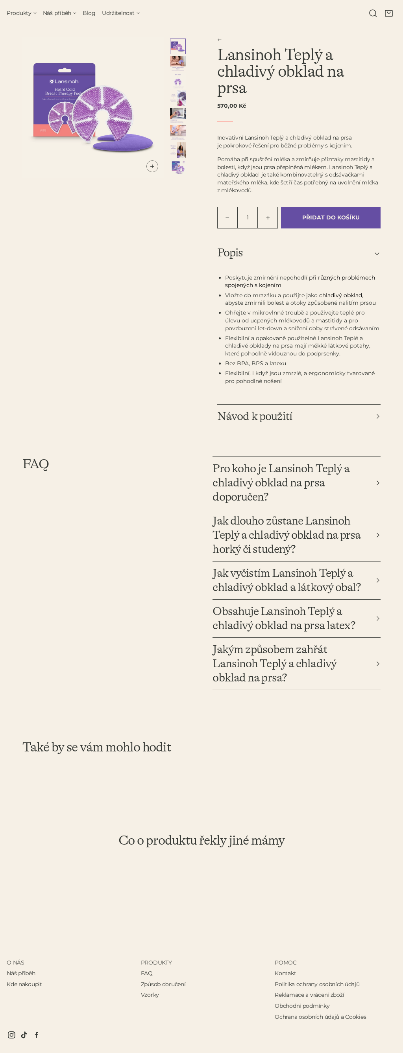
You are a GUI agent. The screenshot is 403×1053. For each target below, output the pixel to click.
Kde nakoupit (24, 984)
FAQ (147, 973)
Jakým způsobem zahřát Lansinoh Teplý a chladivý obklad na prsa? (274, 664)
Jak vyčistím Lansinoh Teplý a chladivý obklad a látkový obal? (287, 580)
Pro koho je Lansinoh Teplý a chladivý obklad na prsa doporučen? (281, 483)
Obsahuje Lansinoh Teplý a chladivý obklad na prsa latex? (284, 618)
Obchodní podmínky (302, 1005)
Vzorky (150, 994)
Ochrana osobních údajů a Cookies (320, 1016)
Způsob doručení (163, 984)
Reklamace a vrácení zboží (309, 994)
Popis (230, 253)
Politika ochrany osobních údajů (317, 984)
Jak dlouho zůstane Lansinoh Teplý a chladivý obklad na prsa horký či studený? (286, 535)
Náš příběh (21, 973)
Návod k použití (254, 416)
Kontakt (285, 973)
